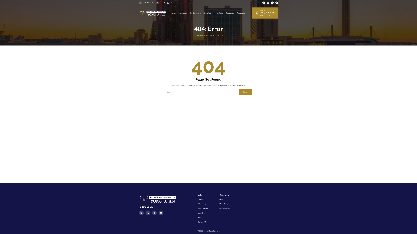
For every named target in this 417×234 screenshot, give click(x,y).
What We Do (203, 208)
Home (196, 35)
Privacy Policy (224, 208)
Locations (201, 213)
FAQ (221, 199)
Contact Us (202, 222)
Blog (200, 217)
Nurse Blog (223, 204)
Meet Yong (202, 204)
